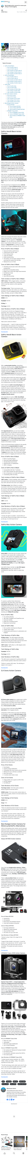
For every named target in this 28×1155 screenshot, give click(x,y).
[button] (22, 10)
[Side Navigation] (25, 2)
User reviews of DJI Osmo (13, 101)
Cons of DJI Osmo (11, 97)
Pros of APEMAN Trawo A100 (17, 112)
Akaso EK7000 (10, 104)
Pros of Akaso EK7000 (15, 106)
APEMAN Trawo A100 (12, 111)
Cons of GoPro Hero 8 (12, 78)
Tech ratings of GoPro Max (13, 90)
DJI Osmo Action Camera (11, 93)
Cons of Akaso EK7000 (15, 107)
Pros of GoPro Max (11, 86)
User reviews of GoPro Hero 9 (14, 73)
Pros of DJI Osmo (11, 95)
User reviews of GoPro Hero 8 (14, 83)
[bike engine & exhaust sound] (13, 1153)
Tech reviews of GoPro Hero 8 (14, 79)
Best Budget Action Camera (11, 103)
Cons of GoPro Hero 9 (12, 69)
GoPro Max (7, 84)
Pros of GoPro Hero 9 (12, 67)
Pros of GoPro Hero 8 (12, 76)
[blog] (23, 1153)
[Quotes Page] (4, 1153)
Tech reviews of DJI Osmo (13, 98)
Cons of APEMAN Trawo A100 (17, 114)
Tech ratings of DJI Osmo (13, 100)
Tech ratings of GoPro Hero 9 (14, 72)
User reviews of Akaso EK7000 (17, 109)
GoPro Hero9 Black (9, 65)
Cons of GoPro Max (12, 87)
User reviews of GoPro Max (13, 92)
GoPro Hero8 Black (9, 75)
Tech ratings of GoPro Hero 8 (14, 81)
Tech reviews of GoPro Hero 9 (14, 70)
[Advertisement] (14, 27)
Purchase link (4, 331)
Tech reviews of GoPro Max (14, 89)
